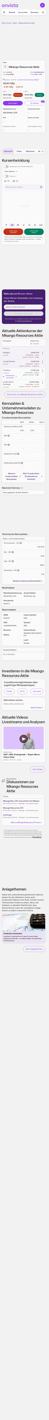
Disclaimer (37, 837)
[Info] (6, 181)
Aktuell (12, 12)
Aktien (15, 23)
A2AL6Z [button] (9, 72)
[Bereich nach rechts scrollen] (42, 151)
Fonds (9, 691)
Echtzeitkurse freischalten (10, 377)
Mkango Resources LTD (13, 808)
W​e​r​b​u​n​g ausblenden (32, 41)
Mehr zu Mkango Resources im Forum (25, 822)
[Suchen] (41, 187)
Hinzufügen (12, 103)
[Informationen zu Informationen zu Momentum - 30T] (18, 570)
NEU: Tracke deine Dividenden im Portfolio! (31, 476)
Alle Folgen (38, 769)
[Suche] (43, 12)
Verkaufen (18, 95)
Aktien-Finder (36, 708)
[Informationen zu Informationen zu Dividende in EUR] (18, 454)
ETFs (22, 691)
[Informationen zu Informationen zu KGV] (9, 435)
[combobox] (23, 187)
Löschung (7, 815)
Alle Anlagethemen (34, 949)
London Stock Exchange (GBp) (27, 80)
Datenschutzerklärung (25, 321)
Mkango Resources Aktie (27, 23)
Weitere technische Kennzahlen (27, 581)
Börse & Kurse (6, 23)
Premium (34, 12)
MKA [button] (36, 74)
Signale (36, 103)
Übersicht (8, 151)
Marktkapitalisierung (9, 109)
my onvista (22, 12)
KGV (4, 118)
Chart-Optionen (9, 171)
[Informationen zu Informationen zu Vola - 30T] (13, 561)
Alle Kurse (30, 151)
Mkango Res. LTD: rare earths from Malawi (21, 801)
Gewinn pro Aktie (33, 118)
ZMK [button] (40, 74)
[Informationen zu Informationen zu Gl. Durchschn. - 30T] (21, 543)
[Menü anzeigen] (4, 12)
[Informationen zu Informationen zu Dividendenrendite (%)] (22, 463)
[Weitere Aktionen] (42, 353)
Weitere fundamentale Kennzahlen (11, 476)
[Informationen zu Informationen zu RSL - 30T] (13, 552)
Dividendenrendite (34, 109)
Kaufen (39, 95)
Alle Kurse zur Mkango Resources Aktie (25, 394)
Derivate (37, 691)
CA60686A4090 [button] (38, 72)
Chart (19, 151)
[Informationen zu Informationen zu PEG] (9, 445)
